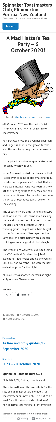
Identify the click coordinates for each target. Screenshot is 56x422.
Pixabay (46, 117)
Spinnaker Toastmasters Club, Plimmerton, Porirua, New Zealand (27, 9)
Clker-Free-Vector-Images (26, 117)
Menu (12, 26)
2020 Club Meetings (16, 318)
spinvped (10, 314)
